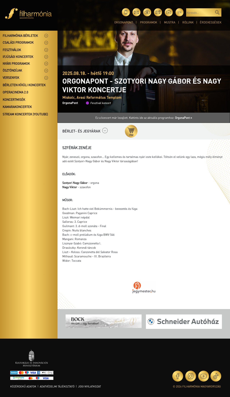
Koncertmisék (14, 99)
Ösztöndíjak (12, 70)
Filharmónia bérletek (20, 35)
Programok (148, 22)
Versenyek (11, 77)
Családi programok (18, 42)
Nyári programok (16, 63)
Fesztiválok (12, 50)
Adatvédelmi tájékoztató (57, 386)
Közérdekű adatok (23, 386)
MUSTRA (169, 22)
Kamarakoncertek (17, 107)
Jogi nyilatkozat (89, 386)
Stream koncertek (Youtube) (25, 114)
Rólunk (188, 22)
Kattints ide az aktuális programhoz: (160, 117)
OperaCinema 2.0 (15, 92)
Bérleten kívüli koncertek (24, 85)
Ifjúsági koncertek (18, 57)
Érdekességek (210, 22)
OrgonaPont (123, 22)
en (179, 12)
